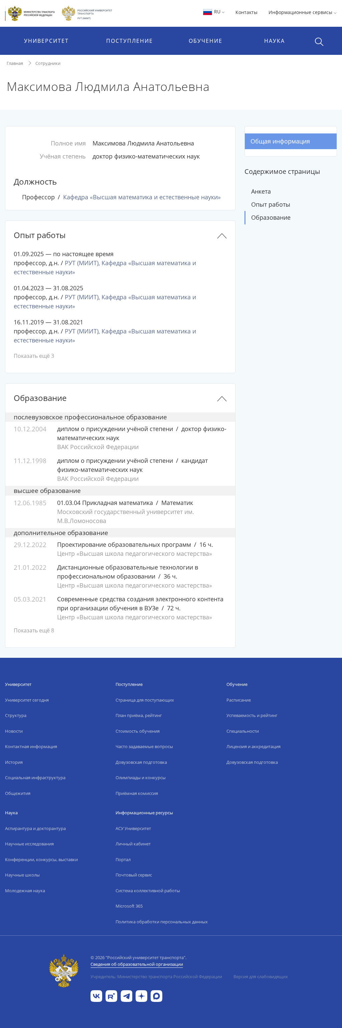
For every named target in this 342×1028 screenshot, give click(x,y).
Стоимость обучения (138, 731)
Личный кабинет (133, 844)
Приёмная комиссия (137, 793)
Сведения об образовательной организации (137, 964)
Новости (14, 731)
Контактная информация (31, 746)
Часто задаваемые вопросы (144, 746)
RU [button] (217, 11)
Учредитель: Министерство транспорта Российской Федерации (156, 976)
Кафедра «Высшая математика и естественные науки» (142, 197)
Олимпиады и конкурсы (141, 778)
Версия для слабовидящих (260, 976)
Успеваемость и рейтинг (252, 715)
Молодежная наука (25, 891)
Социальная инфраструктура (35, 778)
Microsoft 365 (129, 906)
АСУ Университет (133, 828)
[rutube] (111, 995)
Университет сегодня (27, 700)
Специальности (242, 731)
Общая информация (280, 141)
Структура (15, 715)
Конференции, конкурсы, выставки (41, 859)
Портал (123, 859)
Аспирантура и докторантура (35, 828)
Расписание (238, 700)
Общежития (17, 793)
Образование (271, 217)
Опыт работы (270, 204)
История (14, 762)
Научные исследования (29, 844)
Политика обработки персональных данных (162, 922)
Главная (15, 63)
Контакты (246, 12)
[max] (156, 995)
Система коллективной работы (148, 891)
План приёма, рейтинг (139, 715)
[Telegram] (126, 995)
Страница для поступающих (145, 700)
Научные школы (22, 875)
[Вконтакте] (96, 995)
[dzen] (141, 995)
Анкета (261, 191)
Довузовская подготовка (141, 762)
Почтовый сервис (134, 875)
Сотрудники (47, 63)
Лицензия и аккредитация (253, 746)
